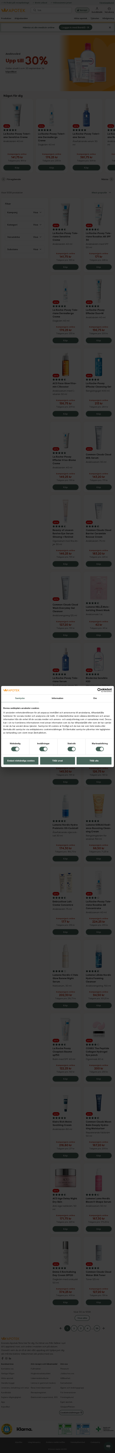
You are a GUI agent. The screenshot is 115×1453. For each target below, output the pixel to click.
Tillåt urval (57, 760)
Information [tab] (57, 698)
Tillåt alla (94, 760)
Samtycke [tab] (20, 698)
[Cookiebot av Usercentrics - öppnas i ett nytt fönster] (99, 690)
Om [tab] (95, 698)
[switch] (43, 749)
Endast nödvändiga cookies (21, 760)
